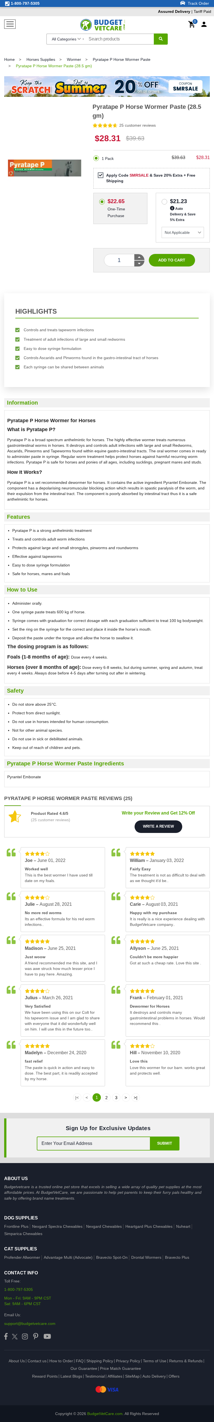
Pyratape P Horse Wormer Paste (121, 59)
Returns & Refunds (186, 1361)
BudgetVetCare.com (105, 1413)
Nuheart (183, 1226)
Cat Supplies (20, 1248)
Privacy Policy (128, 1361)
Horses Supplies (40, 59)
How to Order (61, 1361)
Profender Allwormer (22, 1257)
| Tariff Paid (184, 11)
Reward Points (45, 1376)
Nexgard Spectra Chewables (57, 1226)
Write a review (158, 826)
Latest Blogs (71, 1376)
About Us (17, 1361)
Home (9, 59)
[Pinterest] (35, 1337)
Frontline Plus (16, 1226)
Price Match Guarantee (120, 1368)
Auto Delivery (154, 1376)
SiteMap (132, 1376)
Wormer (74, 59)
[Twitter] (15, 1337)
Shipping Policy (99, 1361)
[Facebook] (6, 1337)
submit (164, 1143)
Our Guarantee (83, 1368)
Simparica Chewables (23, 1233)
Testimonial (95, 1376)
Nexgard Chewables (104, 1226)
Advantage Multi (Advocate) (68, 1257)
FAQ (80, 1361)
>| (135, 1097)
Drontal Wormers (146, 1257)
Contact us (37, 1361)
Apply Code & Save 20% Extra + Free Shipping (150, 178)
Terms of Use (154, 1361)
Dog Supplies (21, 1218)
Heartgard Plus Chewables (148, 1226)
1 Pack (108, 158)
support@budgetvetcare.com (29, 1323)
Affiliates (115, 1376)
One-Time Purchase (116, 200)
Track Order (198, 3)
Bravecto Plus (177, 1257)
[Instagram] (25, 1337)
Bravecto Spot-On (112, 1257)
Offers (174, 1376)
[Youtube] (47, 1337)
